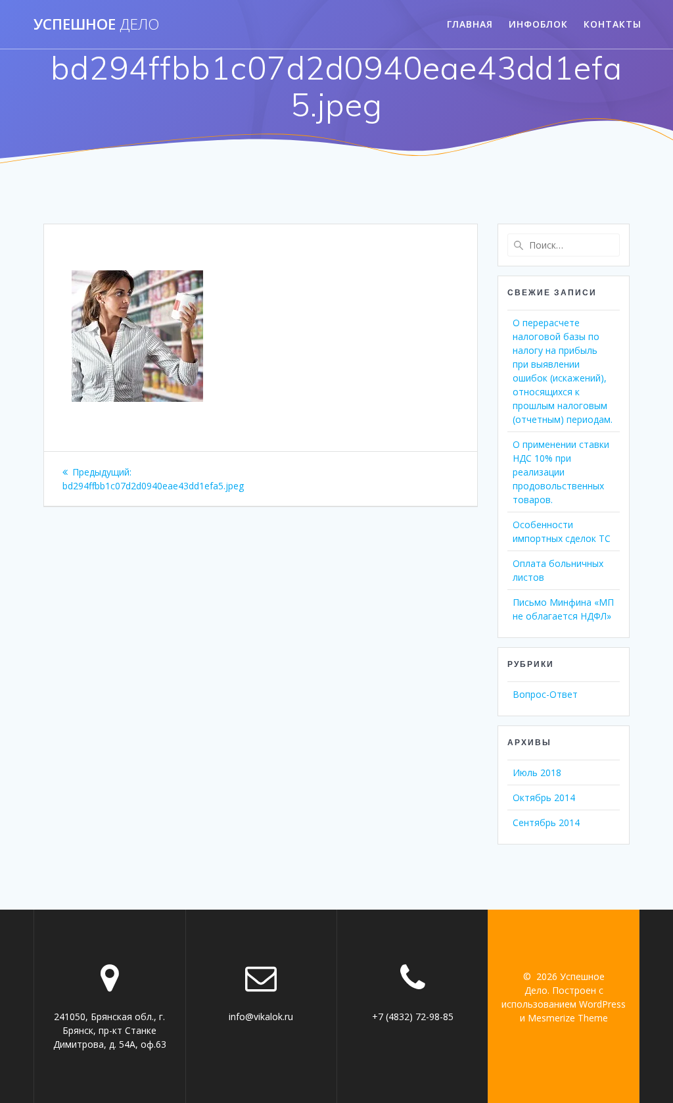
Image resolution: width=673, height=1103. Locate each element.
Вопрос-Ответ (545, 694)
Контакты (612, 24)
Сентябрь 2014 (546, 822)
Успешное (96, 24)
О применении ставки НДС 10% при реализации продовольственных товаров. (561, 472)
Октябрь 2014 (544, 797)
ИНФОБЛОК (538, 24)
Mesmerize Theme (568, 1018)
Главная (470, 24)
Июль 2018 (537, 772)
